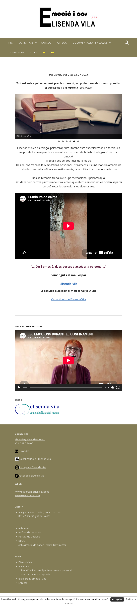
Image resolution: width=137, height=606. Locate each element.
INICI (10, 42)
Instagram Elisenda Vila (32, 467)
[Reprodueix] (19, 387)
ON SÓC (62, 42)
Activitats (23, 566)
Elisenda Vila (68, 284)
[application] (68, 360)
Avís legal (23, 528)
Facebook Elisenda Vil (31, 475)
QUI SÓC (46, 42)
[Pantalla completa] (118, 387)
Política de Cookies (29, 536)
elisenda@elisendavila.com (30, 439)
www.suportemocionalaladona (32, 491)
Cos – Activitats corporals (35, 574)
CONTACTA (17, 52)
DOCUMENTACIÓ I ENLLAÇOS (90, 42)
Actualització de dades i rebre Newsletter (42, 545)
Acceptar (117, 599)
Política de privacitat (30, 532)
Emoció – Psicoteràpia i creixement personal (46, 570)
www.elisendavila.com (27, 495)
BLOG (33, 52)
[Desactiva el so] (112, 387)
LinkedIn (24, 451)
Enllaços (23, 582)
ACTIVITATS (26, 42)
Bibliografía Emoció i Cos (32, 578)
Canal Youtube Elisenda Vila (68, 299)
